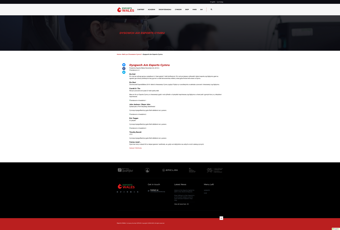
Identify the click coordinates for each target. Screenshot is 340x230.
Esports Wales (121, 223)
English (212, 2)
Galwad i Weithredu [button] (135, 148)
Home (119, 54)
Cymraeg (220, 2)
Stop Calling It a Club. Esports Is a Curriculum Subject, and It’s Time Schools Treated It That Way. (184, 198)
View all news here (180, 204)
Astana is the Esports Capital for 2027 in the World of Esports (184, 191)
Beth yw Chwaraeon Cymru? (132, 54)
